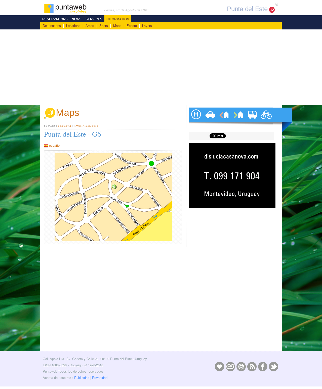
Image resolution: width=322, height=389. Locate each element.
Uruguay (65, 126)
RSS (252, 366)
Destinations (52, 26)
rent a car (210, 119)
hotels (196, 119)
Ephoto (132, 26)
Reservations (55, 19)
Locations (73, 26)
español (54, 145)
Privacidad (99, 377)
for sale (238, 119)
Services (94, 19)
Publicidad (81, 377)
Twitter (273, 366)
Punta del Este (87, 126)
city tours (266, 119)
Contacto (241, 366)
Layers (147, 26)
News (77, 19)
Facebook (263, 366)
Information (117, 19)
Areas (90, 26)
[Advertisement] (161, 67)
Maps (117, 26)
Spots (103, 26)
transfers (252, 119)
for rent (224, 119)
